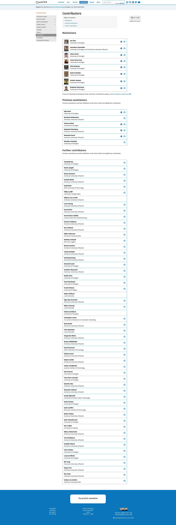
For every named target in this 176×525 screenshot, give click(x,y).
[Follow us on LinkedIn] (133, 2)
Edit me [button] (135, 18)
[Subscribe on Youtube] (139, 2)
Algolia (122, 3)
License (88, 512)
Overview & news (42, 16)
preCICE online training (56, 7)
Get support (52, 512)
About (98, 2)
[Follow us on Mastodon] (136, 2)
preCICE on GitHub (88, 510)
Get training (52, 514)
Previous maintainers (71, 23)
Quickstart (61, 2)
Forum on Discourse (88, 508)
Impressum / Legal (88, 514)
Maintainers (68, 20)
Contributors (40, 35)
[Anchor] (72, 20)
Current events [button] (41, 19)
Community (83, 2)
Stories (39, 32)
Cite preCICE (52, 508)
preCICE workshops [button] (42, 22)
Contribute (52, 510)
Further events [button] (41, 24)
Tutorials (75, 2)
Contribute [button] (40, 38)
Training (39, 30)
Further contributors (71, 26)
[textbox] (113, 2)
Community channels (43, 40)
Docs (68, 2)
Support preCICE (41, 27)
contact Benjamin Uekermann (119, 94)
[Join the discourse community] (127, 2)
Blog (91, 2)
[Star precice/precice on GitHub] (130, 2)
